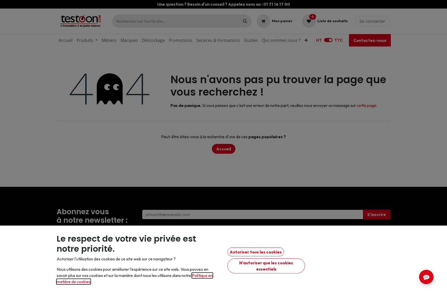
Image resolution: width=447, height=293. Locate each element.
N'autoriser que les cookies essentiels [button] (266, 266)
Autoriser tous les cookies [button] (256, 252)
